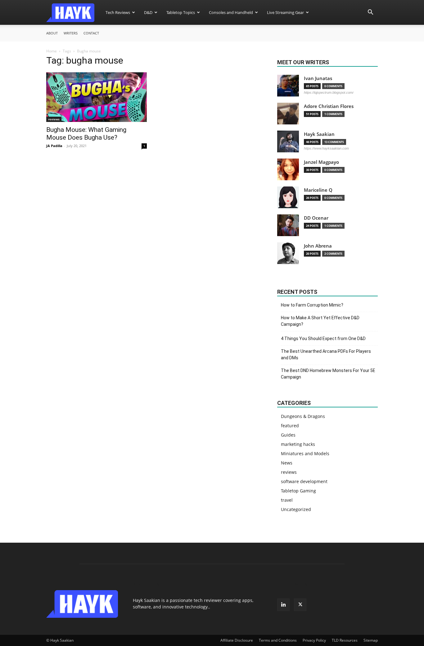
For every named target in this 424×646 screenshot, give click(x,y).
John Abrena (318, 246)
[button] (370, 13)
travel (287, 500)
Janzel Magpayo (321, 162)
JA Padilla (54, 145)
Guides (288, 435)
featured (290, 425)
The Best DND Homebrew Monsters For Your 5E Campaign (328, 373)
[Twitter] (300, 605)
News (286, 463)
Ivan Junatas (318, 78)
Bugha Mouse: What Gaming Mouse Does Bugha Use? (86, 133)
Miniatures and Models (305, 453)
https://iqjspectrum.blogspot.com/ (329, 92)
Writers (71, 33)
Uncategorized (296, 509)
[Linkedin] (283, 605)
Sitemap (370, 640)
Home (51, 51)
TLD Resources (345, 640)
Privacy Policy (314, 640)
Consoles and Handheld (231, 12)
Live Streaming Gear (285, 12)
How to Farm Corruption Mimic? (312, 305)
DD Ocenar (316, 218)
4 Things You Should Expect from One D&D (323, 338)
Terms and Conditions (278, 640)
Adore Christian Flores (329, 106)
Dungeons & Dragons (303, 416)
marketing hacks (298, 444)
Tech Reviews (118, 12)
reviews (54, 119)
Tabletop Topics (180, 12)
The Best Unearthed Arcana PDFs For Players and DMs (326, 354)
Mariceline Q (318, 190)
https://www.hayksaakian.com (326, 148)
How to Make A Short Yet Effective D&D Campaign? (320, 321)
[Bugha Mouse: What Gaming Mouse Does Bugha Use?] (96, 97)
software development (304, 481)
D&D (148, 12)
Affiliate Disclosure (236, 640)
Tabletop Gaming (298, 491)
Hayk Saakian (319, 134)
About (52, 33)
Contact (91, 33)
